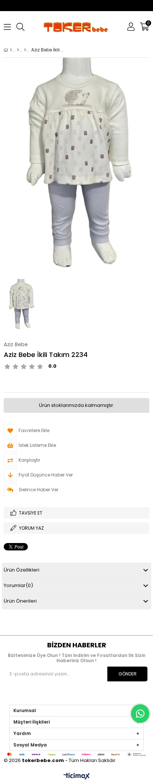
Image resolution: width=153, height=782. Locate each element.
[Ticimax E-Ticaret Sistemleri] (77, 776)
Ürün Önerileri (20, 600)
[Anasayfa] (11, 50)
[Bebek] (18, 50)
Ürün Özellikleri (21, 569)
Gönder (127, 674)
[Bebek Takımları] (25, 50)
